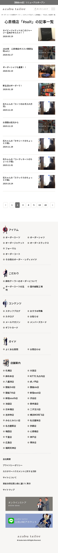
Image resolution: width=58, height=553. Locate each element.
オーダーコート (12, 253)
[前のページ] (5, 205)
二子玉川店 (35, 409)
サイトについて (10, 477)
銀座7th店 (10, 392)
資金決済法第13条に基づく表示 (17, 483)
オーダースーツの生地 (14, 288)
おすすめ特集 (36, 310)
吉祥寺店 (9, 414)
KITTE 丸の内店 (37, 376)
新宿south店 (11, 398)
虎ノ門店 (34, 381)
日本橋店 (9, 409)
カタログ (9, 316)
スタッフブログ (12, 310)
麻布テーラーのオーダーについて (21, 281)
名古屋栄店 (35, 420)
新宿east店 (35, 392)
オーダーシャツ (37, 237)
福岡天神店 (10, 447)
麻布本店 (9, 376)
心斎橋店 (34, 431)
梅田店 (8, 431)
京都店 (33, 425)
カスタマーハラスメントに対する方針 (19, 471)
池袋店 (8, 403)
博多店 (33, 442)
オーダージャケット (14, 242)
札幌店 (8, 370)
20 (45, 205)
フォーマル (10, 248)
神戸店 (33, 436)
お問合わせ (35, 349)
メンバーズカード (38, 322)
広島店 (8, 442)
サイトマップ (9, 489)
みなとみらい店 (12, 420)
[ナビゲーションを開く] (53, 9)
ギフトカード (11, 327)
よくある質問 (11, 349)
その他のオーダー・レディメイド (21, 259)
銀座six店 (34, 387)
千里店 (8, 436)
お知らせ (34, 316)
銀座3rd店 (10, 387)
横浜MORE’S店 (37, 414)
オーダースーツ (12, 237)
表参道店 (34, 403)
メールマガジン (12, 322)
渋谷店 (33, 398)
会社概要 (7, 459)
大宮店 (33, 370)
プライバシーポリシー (13, 465)
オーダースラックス (39, 242)
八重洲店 (9, 381)
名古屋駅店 (10, 425)
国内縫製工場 (36, 286)
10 (39, 205)
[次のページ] (52, 205)
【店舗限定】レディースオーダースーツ (29, 4)
